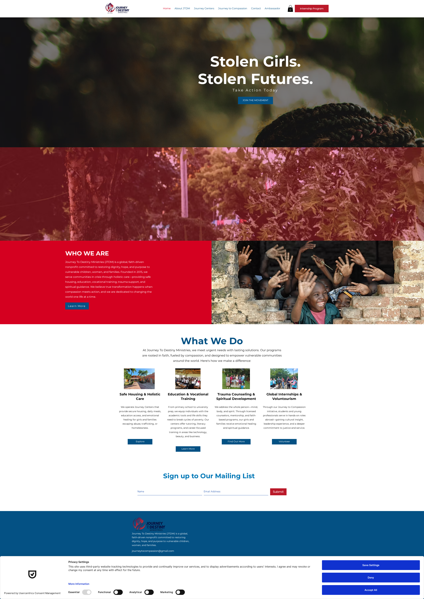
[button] (290, 8)
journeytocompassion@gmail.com (153, 550)
